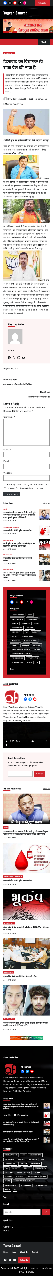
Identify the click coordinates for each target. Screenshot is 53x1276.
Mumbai (15, 645)
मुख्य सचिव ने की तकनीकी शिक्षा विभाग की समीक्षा (17, 559)
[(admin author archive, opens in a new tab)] (5, 100)
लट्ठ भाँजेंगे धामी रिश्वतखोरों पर (39, 397)
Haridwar (36, 632)
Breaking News (9, 53)
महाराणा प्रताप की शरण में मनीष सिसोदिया (17, 384)
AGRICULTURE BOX (18, 615)
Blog (30, 615)
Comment (9, 417)
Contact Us (9, 1226)
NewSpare (47, 1268)
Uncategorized (17, 658)
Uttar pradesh (17, 662)
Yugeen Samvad (15, 13)
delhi (5, 509)
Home (6, 1230)
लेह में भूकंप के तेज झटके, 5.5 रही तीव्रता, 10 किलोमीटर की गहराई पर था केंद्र (19, 544)
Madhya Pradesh (30, 641)
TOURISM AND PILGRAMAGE (21, 654)
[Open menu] (5, 42)
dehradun (16, 527)
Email (7, 461)
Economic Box (17, 627)
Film (26, 632)
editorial (30, 627)
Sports (37, 649)
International (27, 636)
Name (7, 449)
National (36, 645)
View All (46, 503)
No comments (41, 99)
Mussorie (25, 645)
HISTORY (15, 636)
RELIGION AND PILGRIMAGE (21, 649)
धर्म (37, 662)
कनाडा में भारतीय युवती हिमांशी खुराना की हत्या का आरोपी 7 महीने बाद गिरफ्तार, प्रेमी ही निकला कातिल (19, 575)
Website (7, 473)
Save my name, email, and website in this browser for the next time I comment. (28, 486)
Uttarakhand (7, 527)
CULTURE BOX (32, 619)
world (29, 662)
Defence (15, 623)
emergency (16, 632)
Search (39, 773)
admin (14, 99)
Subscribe (24, 1259)
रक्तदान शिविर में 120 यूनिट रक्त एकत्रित (17, 530)
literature (16, 641)
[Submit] (46, 1212)
